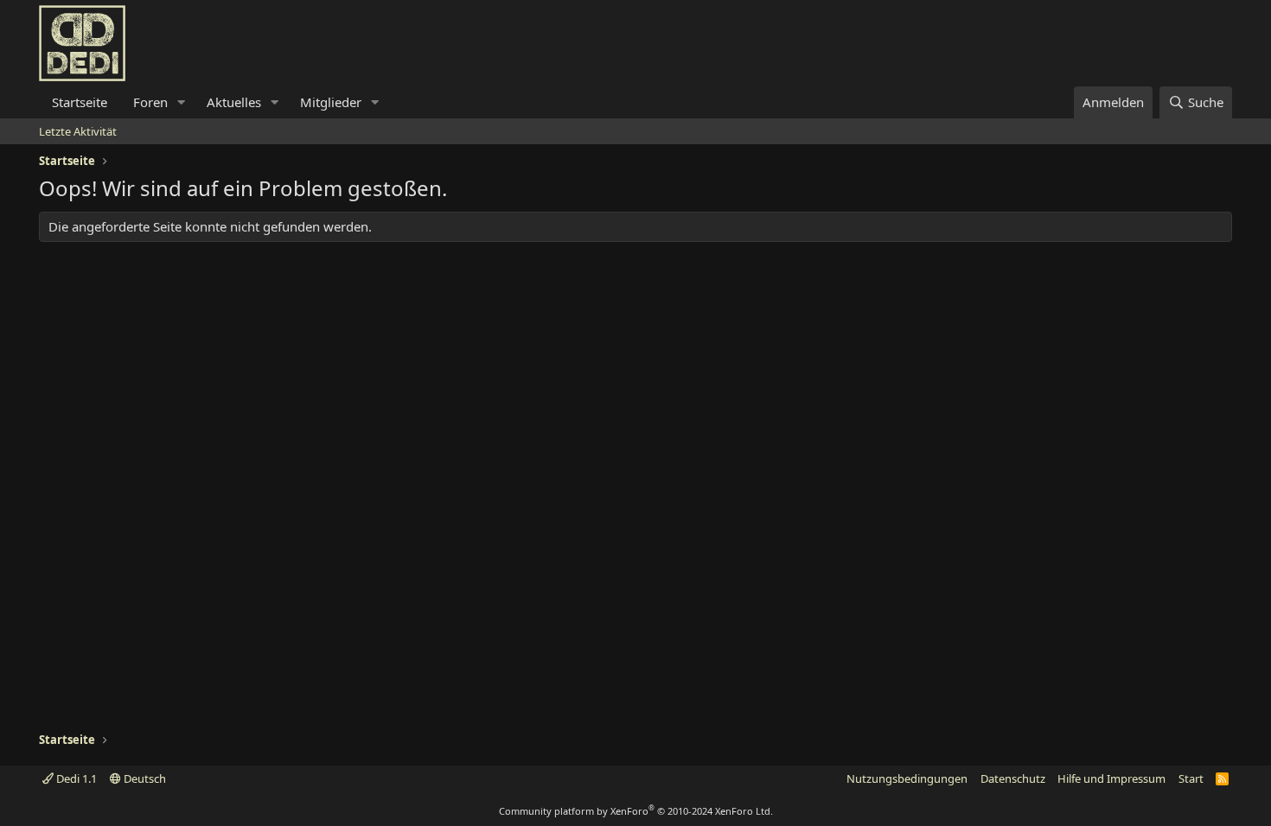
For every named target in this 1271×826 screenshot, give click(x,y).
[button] (181, 102)
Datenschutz (1012, 778)
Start (1191, 778)
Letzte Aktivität (78, 131)
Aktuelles (234, 102)
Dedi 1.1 (75, 778)
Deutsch (143, 778)
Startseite (79, 102)
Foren (150, 102)
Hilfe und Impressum (1111, 778)
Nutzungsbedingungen (907, 778)
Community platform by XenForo (636, 810)
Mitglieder (330, 102)
